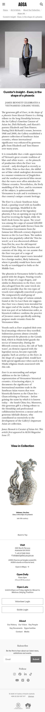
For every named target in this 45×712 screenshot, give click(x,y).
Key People (33, 624)
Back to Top (22, 535)
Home (5, 10)
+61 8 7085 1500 (23, 553)
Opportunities (30, 628)
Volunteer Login (22, 601)
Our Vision (22, 624)
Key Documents (16, 628)
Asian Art (21, 13)
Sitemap (31, 696)
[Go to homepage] (22, 4)
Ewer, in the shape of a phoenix (22, 514)
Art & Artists (16, 10)
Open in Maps (21, 567)
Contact (19, 631)
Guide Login (22, 609)
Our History (12, 624)
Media (26, 631)
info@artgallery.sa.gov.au (23, 555)
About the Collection (31, 10)
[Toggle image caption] (42, 85)
